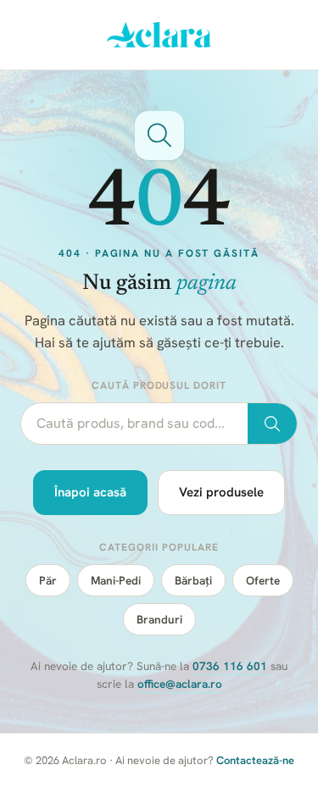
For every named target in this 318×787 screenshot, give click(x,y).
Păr (48, 580)
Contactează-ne (255, 760)
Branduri (159, 619)
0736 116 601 (229, 665)
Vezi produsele (221, 492)
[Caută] (272, 423)
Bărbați (193, 580)
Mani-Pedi (116, 580)
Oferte (263, 580)
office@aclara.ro (179, 683)
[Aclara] (159, 34)
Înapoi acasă (90, 492)
